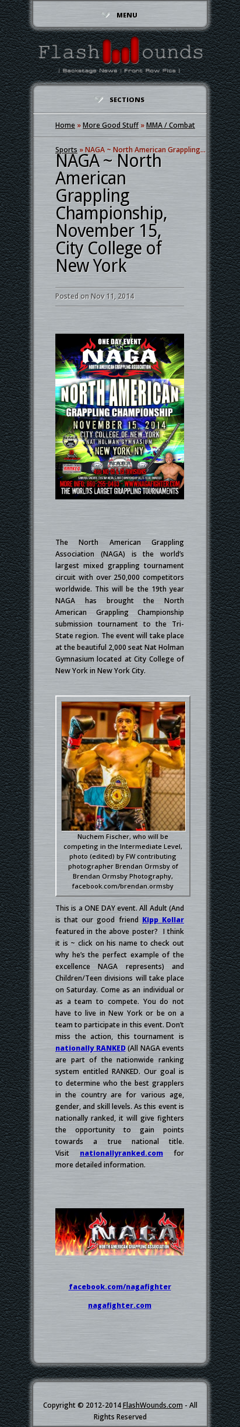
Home (65, 125)
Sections (127, 99)
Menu (127, 15)
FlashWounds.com (153, 1405)
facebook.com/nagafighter (120, 1287)
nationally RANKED (90, 1048)
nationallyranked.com (121, 1153)
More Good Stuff (111, 125)
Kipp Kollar (163, 920)
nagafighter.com (119, 1305)
